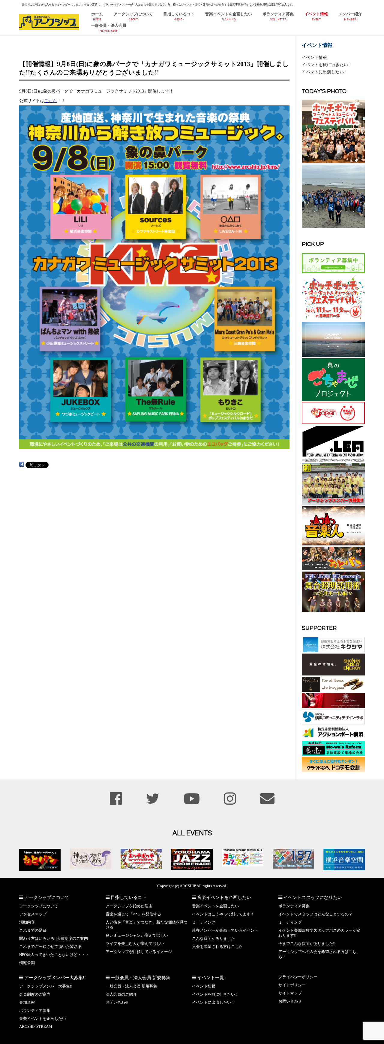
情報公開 (27, 963)
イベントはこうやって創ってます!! (222, 914)
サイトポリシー (292, 985)
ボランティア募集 (278, 14)
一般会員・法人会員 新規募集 (131, 986)
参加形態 (27, 1002)
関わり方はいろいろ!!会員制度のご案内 (53, 938)
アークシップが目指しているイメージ (139, 952)
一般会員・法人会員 (108, 25)
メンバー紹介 (350, 14)
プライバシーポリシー (297, 977)
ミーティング (203, 922)
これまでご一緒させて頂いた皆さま (50, 947)
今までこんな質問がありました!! (306, 944)
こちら (50, 100)
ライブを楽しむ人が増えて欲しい (135, 944)
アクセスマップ (32, 914)
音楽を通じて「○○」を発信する (133, 914)
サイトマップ (290, 993)
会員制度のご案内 (34, 994)
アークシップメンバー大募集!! (45, 986)
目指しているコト (178, 14)
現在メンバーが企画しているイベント (225, 930)
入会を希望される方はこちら (217, 947)
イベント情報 (316, 14)
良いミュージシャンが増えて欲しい (137, 935)
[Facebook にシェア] (21, 464)
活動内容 (27, 922)
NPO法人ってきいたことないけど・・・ (54, 955)
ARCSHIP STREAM (35, 1026)
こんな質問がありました (213, 938)
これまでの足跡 (32, 930)
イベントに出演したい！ (325, 71)
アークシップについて (133, 14)
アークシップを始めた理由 (129, 906)
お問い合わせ (117, 1002)
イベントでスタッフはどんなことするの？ (315, 914)
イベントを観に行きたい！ (327, 64)
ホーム (97, 14)
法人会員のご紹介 (121, 994)
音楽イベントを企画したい (228, 14)
